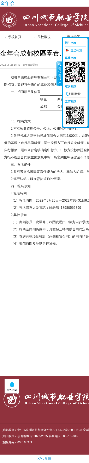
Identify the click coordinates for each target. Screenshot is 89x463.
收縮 (59, 73)
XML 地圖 (44, 458)
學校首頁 (14, 37)
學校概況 (44, 37)
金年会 (7, 3)
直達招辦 (76, 50)
